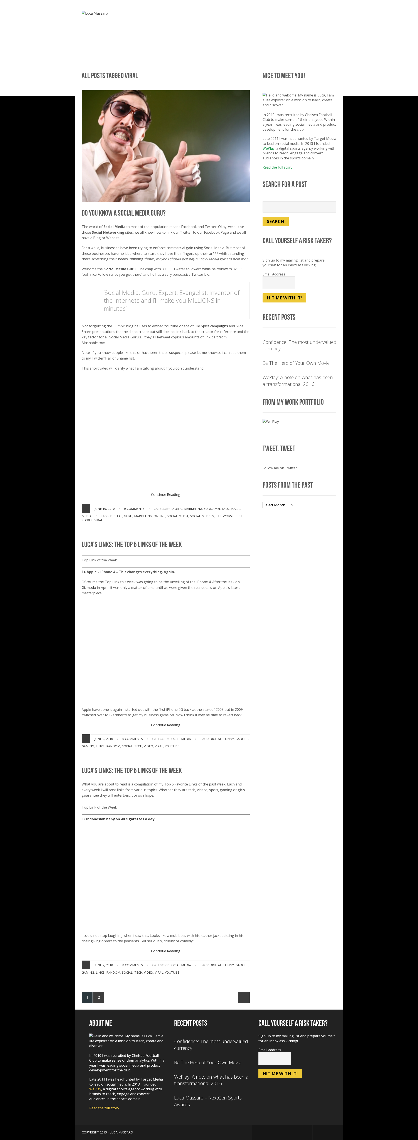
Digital (116, 516)
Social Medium (202, 516)
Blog (225, 14)
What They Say (294, 14)
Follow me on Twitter (280, 468)
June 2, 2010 (103, 965)
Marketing (143, 516)
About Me (205, 14)
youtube (172, 746)
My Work (245, 14)
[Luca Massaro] (95, 13)
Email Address (274, 274)
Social (127, 746)
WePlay (269, 148)
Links (100, 746)
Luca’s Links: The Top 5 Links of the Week (132, 544)
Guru (128, 516)
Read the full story (277, 167)
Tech (138, 746)
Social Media (177, 516)
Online (159, 516)
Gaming (88, 746)
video (148, 746)
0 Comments (134, 509)
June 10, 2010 (104, 509)
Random (113, 746)
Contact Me (325, 14)
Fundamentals (216, 509)
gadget (242, 739)
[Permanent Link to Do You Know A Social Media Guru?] (166, 92)
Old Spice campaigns (211, 326)
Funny (228, 739)
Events (267, 14)
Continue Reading (165, 494)
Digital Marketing (186, 509)
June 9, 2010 (103, 739)
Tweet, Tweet (279, 448)
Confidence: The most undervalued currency (299, 345)
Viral (98, 520)
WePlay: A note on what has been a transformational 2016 (298, 380)
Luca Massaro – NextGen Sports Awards (208, 1101)
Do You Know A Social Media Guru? (124, 213)
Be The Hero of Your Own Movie (296, 363)
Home (184, 14)
